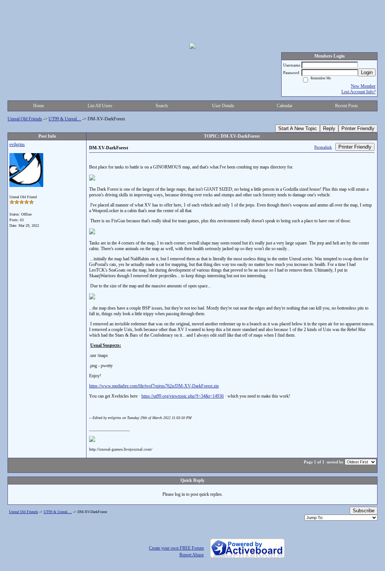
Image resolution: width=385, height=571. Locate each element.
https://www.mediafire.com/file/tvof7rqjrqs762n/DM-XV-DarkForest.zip (154, 386)
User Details (223, 105)
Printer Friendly (357, 128)
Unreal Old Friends (25, 118)
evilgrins (17, 144)
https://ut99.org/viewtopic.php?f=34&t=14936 (182, 396)
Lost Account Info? (358, 91)
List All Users (100, 105)
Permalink (323, 147)
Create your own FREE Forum (176, 548)
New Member (363, 86)
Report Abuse (191, 554)
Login (367, 72)
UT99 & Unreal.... (65, 118)
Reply (329, 128)
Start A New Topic (297, 128)
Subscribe (363, 510)
